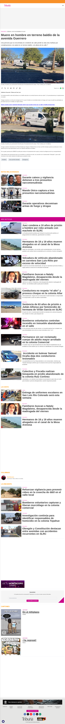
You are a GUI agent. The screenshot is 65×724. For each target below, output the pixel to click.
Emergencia (25, 159)
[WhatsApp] (8, 88)
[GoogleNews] (34, 714)
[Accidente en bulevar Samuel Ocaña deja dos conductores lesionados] (11, 358)
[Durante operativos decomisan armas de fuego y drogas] (11, 206)
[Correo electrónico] (14, 88)
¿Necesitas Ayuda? (32, 711)
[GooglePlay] (40, 714)
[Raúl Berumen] (3, 477)
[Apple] (37, 714)
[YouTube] (31, 714)
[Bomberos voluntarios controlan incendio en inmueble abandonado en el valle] (11, 325)
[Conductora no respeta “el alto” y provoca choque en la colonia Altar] (11, 294)
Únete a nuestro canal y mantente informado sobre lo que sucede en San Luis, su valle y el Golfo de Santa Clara (28, 104)
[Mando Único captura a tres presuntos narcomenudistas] (11, 193)
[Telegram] (11, 88)
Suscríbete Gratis (32, 600)
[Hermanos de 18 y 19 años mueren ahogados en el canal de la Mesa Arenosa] (11, 246)
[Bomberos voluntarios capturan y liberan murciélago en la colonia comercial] (11, 505)
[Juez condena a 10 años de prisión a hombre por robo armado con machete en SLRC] (11, 229)
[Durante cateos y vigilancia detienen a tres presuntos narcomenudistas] (11, 180)
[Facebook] (2, 88)
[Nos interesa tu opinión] (32, 702)
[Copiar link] (17, 88)
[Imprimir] (20, 88)
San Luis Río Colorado (14, 159)
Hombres (4, 159)
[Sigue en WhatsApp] (61, 88)
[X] (5, 88)
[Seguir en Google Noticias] (63, 88)
